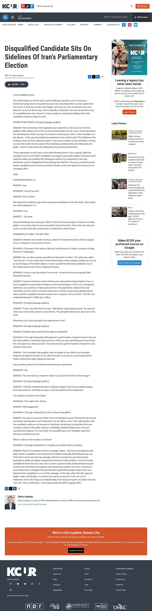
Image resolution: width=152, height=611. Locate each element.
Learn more (129, 112)
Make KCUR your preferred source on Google (129, 244)
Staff (86, 574)
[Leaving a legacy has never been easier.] (129, 57)
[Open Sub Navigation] (25, 25)
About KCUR (57, 569)
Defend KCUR (76, 550)
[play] (5, 17)
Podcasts (56, 585)
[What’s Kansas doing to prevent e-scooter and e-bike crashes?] (119, 135)
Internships (88, 590)
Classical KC (113, 25)
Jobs (86, 585)
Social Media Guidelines (124, 569)
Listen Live (57, 574)
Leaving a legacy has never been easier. (129, 82)
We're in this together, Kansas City (76, 532)
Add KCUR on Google (129, 262)
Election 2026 (9, 25)
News (20, 25)
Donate (143, 6)
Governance (120, 579)
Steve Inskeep (18, 75)
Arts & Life (33, 25)
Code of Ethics (121, 574)
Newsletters (57, 590)
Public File (119, 585)
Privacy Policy (121, 590)
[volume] (12, 17)
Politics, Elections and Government (135, 132)
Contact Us (88, 579)
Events (87, 569)
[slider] (16, 17)
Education (132, 154)
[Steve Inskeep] (10, 502)
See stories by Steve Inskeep (32, 504)
